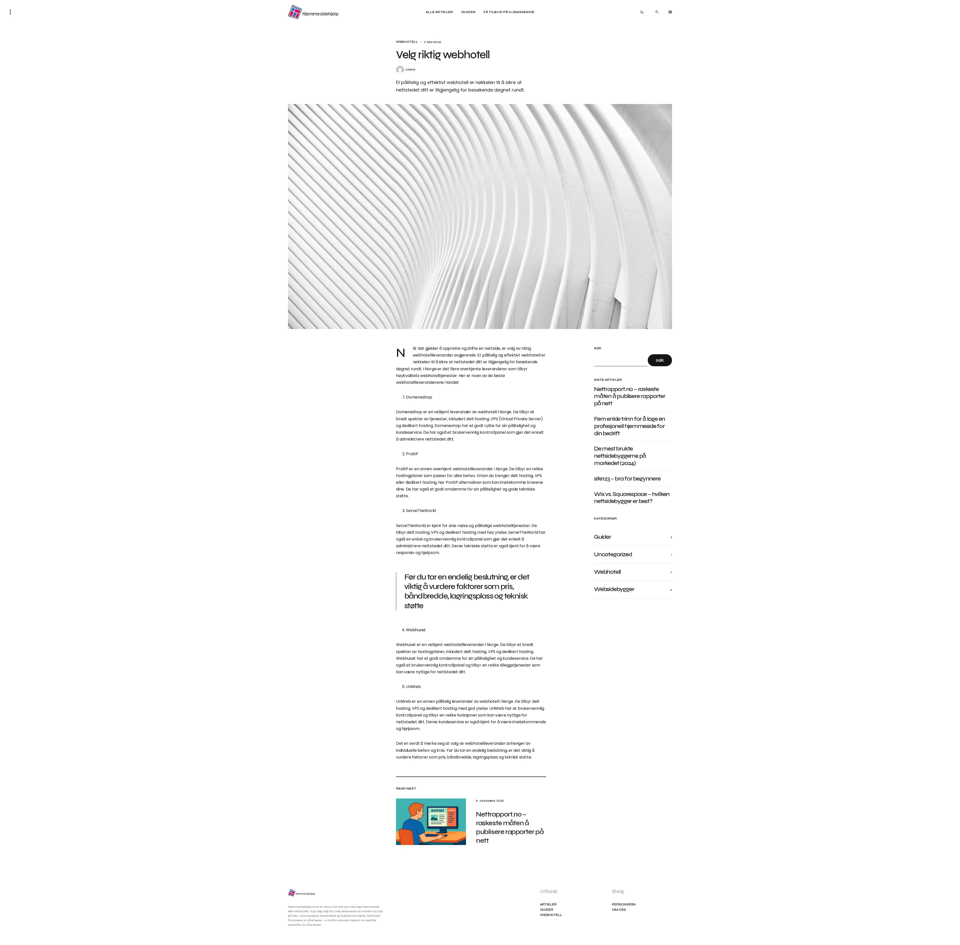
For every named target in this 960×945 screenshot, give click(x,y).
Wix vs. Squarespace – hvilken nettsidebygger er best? (632, 498)
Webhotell (407, 42)
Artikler (548, 904)
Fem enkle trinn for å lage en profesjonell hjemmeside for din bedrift (629, 426)
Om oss (619, 910)
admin (410, 69)
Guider (546, 910)
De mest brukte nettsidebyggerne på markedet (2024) (620, 456)
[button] (10, 12)
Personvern (624, 904)
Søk (598, 348)
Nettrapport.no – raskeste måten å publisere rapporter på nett (629, 396)
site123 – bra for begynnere (627, 478)
